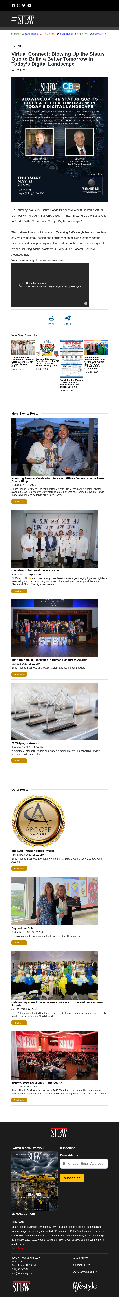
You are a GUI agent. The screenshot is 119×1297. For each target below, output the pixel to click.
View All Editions (23, 1214)
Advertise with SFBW (85, 1271)
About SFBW (80, 1258)
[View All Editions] (34, 1181)
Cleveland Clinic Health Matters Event (36, 570)
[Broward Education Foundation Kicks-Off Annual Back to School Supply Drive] (47, 348)
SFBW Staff (34, 664)
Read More (19, 501)
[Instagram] (19, 5)
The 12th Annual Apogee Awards (33, 850)
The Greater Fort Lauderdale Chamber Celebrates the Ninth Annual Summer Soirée (22, 361)
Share (67, 323)
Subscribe (72, 1178)
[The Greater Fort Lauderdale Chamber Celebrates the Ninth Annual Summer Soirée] (23, 347)
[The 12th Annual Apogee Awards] (54, 821)
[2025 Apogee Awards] (54, 712)
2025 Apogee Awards (25, 743)
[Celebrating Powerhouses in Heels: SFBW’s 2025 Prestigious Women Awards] (54, 976)
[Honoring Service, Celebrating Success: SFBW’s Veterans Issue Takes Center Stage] (54, 447)
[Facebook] (13, 5)
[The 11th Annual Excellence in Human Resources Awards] (54, 628)
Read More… (18, 1248)
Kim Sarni (31, 485)
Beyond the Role (22, 928)
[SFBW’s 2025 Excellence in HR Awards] (54, 1056)
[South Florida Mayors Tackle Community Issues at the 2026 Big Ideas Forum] (71, 359)
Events (17, 45)
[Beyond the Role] (54, 902)
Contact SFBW (81, 1265)
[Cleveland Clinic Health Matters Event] (54, 539)
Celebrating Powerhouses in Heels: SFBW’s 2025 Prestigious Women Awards (57, 1004)
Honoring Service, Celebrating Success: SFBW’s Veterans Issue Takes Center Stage (57, 480)
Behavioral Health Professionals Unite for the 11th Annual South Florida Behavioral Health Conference (94, 363)
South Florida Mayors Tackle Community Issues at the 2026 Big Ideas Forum (71, 383)
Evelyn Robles (34, 574)
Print (51, 323)
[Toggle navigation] (13, 19)
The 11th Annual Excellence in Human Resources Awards (49, 659)
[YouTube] (29, 5)
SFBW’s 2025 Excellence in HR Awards (37, 1082)
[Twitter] (24, 5)
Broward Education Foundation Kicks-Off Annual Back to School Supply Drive (47, 362)
